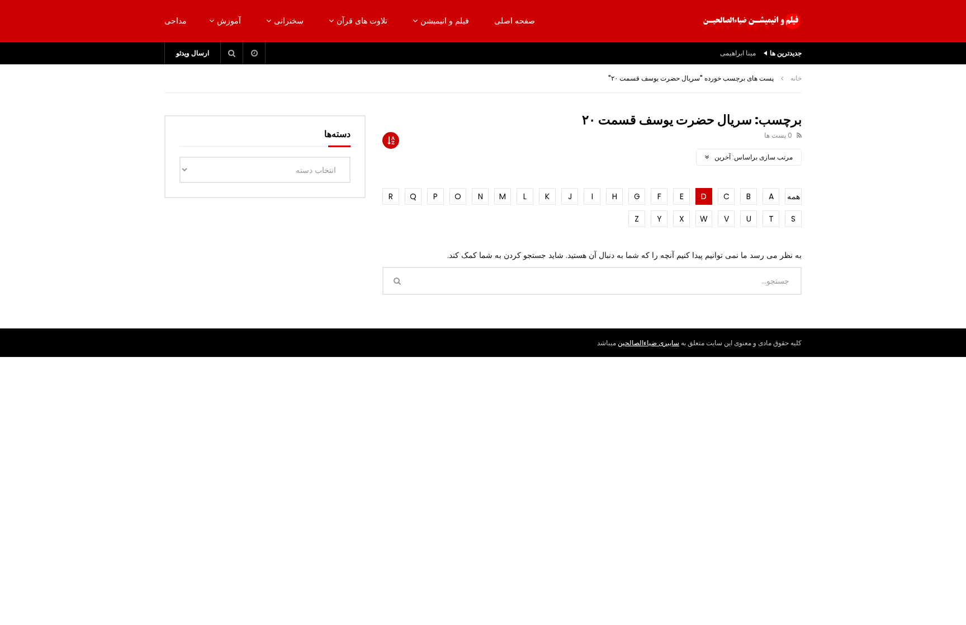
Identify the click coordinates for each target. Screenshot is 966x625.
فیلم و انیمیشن (444, 20)
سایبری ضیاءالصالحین (648, 342)
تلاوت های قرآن (362, 20)
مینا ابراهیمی (738, 53)
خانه (796, 78)
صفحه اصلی (514, 20)
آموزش (229, 20)
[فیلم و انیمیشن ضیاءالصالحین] (751, 21)
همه (793, 196)
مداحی (175, 20)
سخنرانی (289, 20)
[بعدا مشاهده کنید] (254, 53)
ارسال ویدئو (192, 53)
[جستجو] (232, 53)
